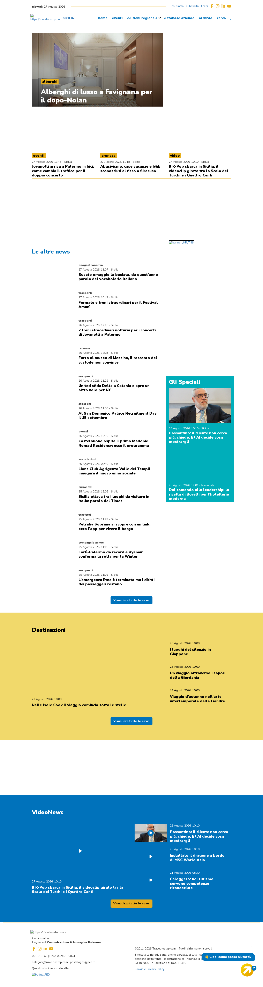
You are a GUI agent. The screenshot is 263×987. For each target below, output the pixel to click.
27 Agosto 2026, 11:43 (47, 162)
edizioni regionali (142, 18)
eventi (117, 18)
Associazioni (87, 459)
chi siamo (178, 6)
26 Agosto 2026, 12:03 (93, 353)
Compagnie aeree (91, 543)
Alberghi (84, 404)
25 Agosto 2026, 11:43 (93, 519)
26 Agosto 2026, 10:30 (93, 436)
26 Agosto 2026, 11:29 (93, 381)
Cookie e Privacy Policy (149, 969)
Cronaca (84, 348)
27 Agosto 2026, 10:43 (93, 297)
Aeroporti (85, 376)
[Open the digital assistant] (247, 970)
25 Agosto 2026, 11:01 (93, 575)
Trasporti (85, 293)
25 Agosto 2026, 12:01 (184, 485)
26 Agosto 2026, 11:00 (93, 408)
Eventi (83, 431)
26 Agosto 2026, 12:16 (93, 325)
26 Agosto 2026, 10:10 (184, 428)
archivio (205, 18)
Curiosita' (85, 487)
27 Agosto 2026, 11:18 (115, 162)
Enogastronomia (90, 265)
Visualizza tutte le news (131, 600)
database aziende (179, 18)
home (102, 18)
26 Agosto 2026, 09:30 (93, 464)
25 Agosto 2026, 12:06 (93, 492)
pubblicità (192, 6)
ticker (204, 6)
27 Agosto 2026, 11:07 (93, 270)
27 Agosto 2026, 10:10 (184, 162)
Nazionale (208, 485)
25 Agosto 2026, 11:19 (93, 547)
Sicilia (68, 162)
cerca (221, 18)
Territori (84, 515)
